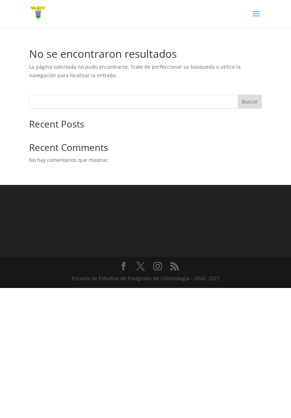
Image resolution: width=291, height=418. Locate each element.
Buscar (250, 101)
